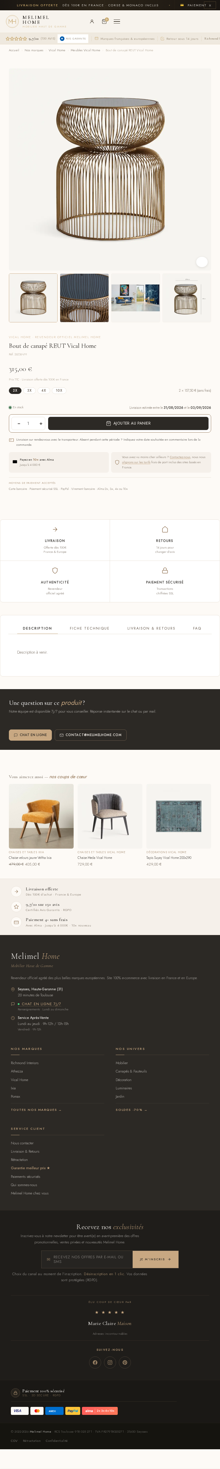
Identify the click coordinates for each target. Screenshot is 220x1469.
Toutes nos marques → (36, 1109)
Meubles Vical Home (85, 50)
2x (15, 390)
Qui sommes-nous (24, 1185)
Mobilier (122, 1063)
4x (44, 390)
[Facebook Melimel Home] (95, 1362)
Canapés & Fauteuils (131, 1071)
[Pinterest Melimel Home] (125, 1362)
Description (37, 628)
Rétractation (19, 1159)
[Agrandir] (202, 262)
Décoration (123, 1079)
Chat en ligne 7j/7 (41, 1004)
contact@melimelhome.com (94, 735)
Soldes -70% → (132, 1109)
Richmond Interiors (24, 1063)
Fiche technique (90, 628)
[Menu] (117, 21)
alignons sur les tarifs (136, 462)
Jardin (120, 1096)
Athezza (17, 1071)
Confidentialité (57, 1440)
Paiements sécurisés (25, 1176)
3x (29, 390)
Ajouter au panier (132, 423)
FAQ (197, 628)
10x (59, 390)
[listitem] (33, 297)
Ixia (13, 1088)
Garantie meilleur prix (28, 1168)
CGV (14, 1440)
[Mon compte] (92, 21)
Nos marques (34, 50)
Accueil (14, 50)
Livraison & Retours (151, 628)
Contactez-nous (180, 457)
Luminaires (124, 1088)
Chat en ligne (33, 735)
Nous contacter (22, 1143)
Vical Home (57, 50)
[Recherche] (79, 21)
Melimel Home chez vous (29, 1193)
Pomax (15, 1096)
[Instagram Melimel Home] (110, 1362)
